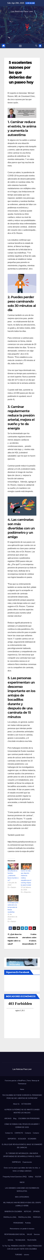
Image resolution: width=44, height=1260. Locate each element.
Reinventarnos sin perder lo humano (22, 1229)
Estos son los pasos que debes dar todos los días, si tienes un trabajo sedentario (22, 1169)
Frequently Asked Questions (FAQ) (15, 1177)
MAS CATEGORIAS (22, 1197)
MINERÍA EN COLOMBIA (13, 1211)
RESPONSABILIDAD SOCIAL (14, 1234)
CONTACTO (19, 1133)
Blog (14, 1118)
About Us (16, 1104)
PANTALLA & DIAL (10, 1217)
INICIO (22, 1182)
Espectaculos (27, 1162)
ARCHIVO (7, 1118)
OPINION (36, 1211)
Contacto (28, 1133)
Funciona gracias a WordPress (15, 1080)
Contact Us (9, 1133)
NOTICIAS (27, 1211)
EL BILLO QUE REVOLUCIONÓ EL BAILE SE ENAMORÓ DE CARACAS (22, 1146)
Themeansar (22, 1084)
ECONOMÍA (32, 1139)
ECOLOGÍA (22, 1139)
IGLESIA (38, 1177)
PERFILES (37, 1217)
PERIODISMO (18, 1223)
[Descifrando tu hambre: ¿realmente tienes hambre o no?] (13, 866)
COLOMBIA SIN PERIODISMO (29, 1118)
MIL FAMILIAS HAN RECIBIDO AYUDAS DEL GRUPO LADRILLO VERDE (22, 1204)
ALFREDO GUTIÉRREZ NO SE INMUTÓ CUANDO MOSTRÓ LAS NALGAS (22, 1111)
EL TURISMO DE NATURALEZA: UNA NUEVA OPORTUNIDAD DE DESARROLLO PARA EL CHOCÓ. (22, 1154)
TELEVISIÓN (31, 1240)
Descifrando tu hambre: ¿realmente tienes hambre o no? (13, 875)
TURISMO (18, 1254)
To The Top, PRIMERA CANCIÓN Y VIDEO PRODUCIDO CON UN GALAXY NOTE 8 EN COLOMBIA (22, 1247)
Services (37, 1234)
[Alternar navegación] (20, 46)
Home (22, 1089)
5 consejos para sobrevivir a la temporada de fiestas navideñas (13, 907)
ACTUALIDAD (26, 1104)
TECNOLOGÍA (20, 1240)
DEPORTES (12, 1139)
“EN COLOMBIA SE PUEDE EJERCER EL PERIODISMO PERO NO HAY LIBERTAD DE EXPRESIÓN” (22, 1096)
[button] (36, 46)
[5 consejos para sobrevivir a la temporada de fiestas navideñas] (13, 898)
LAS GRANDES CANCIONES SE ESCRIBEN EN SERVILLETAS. (22, 1189)
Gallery (30, 1177)
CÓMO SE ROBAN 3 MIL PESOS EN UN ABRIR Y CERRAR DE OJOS (22, 1125)
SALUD (29, 1234)
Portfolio (28, 1223)
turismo (26, 1254)
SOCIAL (10, 1240)
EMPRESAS (16, 1162)
